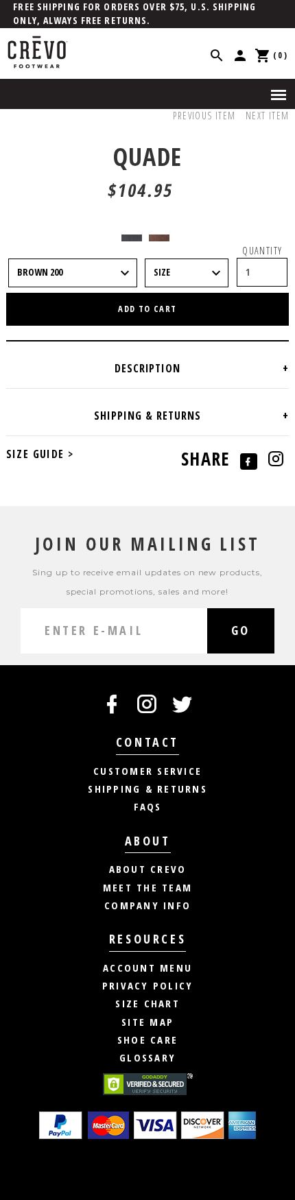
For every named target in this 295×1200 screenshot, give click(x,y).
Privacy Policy (147, 985)
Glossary (147, 1057)
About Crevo (148, 869)
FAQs (148, 806)
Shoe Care (147, 1039)
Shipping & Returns (147, 788)
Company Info (147, 905)
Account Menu (147, 967)
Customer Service (147, 771)
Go (240, 630)
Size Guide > (40, 453)
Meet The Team (147, 887)
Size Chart (147, 1003)
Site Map (147, 1022)
